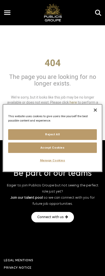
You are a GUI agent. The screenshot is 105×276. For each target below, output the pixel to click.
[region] (52, 138)
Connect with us (50, 217)
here (73, 102)
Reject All (52, 134)
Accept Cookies (53, 147)
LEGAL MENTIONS (18, 260)
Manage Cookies (52, 160)
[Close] (95, 110)
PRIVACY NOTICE (18, 267)
